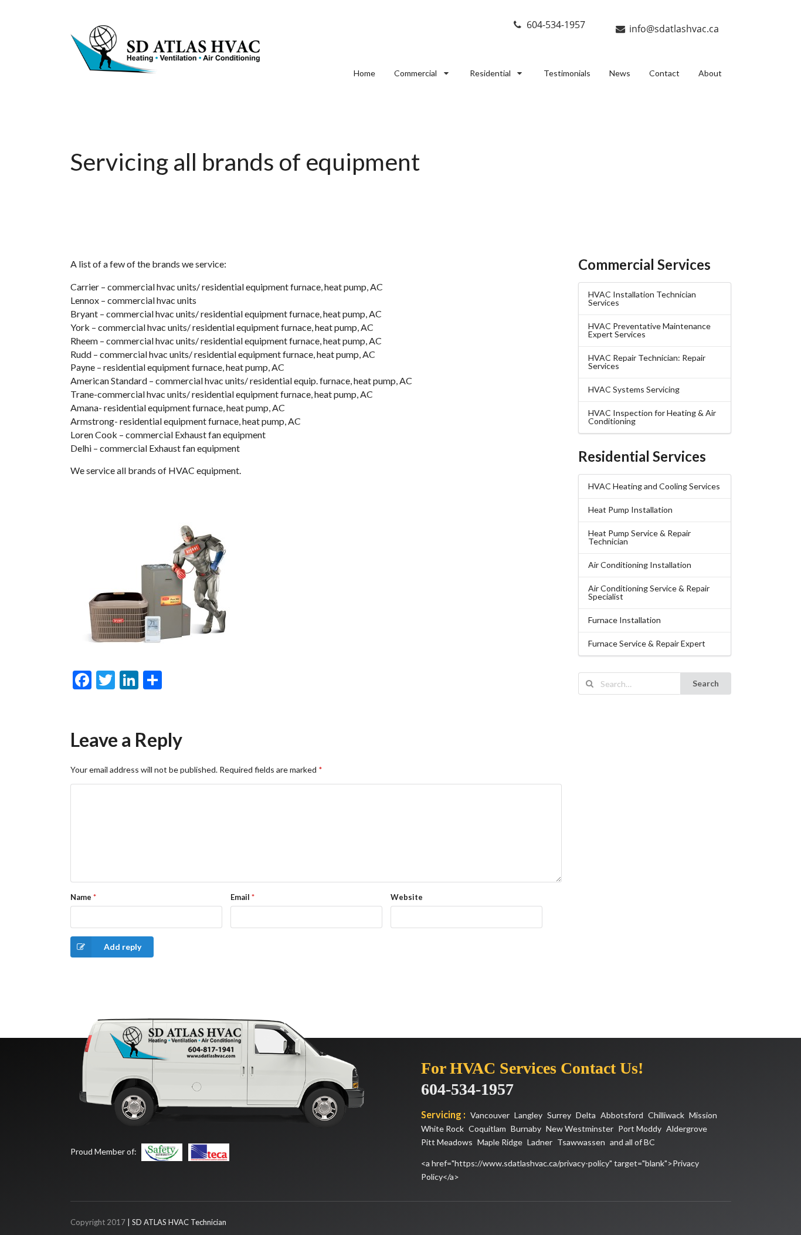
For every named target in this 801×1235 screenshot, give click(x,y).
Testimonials (567, 73)
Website (407, 897)
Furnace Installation (624, 620)
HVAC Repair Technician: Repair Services (646, 362)
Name (83, 897)
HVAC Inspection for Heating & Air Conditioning (652, 417)
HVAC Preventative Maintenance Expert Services (649, 330)
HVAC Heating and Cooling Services (654, 486)
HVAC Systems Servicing (634, 389)
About (710, 73)
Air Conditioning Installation (639, 565)
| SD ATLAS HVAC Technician (176, 1222)
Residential (490, 73)
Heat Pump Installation (630, 510)
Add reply (122, 947)
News (619, 73)
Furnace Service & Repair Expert (646, 643)
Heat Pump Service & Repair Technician (639, 537)
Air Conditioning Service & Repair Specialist (649, 592)
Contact (664, 73)
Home (364, 73)
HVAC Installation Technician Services (642, 298)
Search (706, 683)
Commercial (415, 73)
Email (242, 897)
